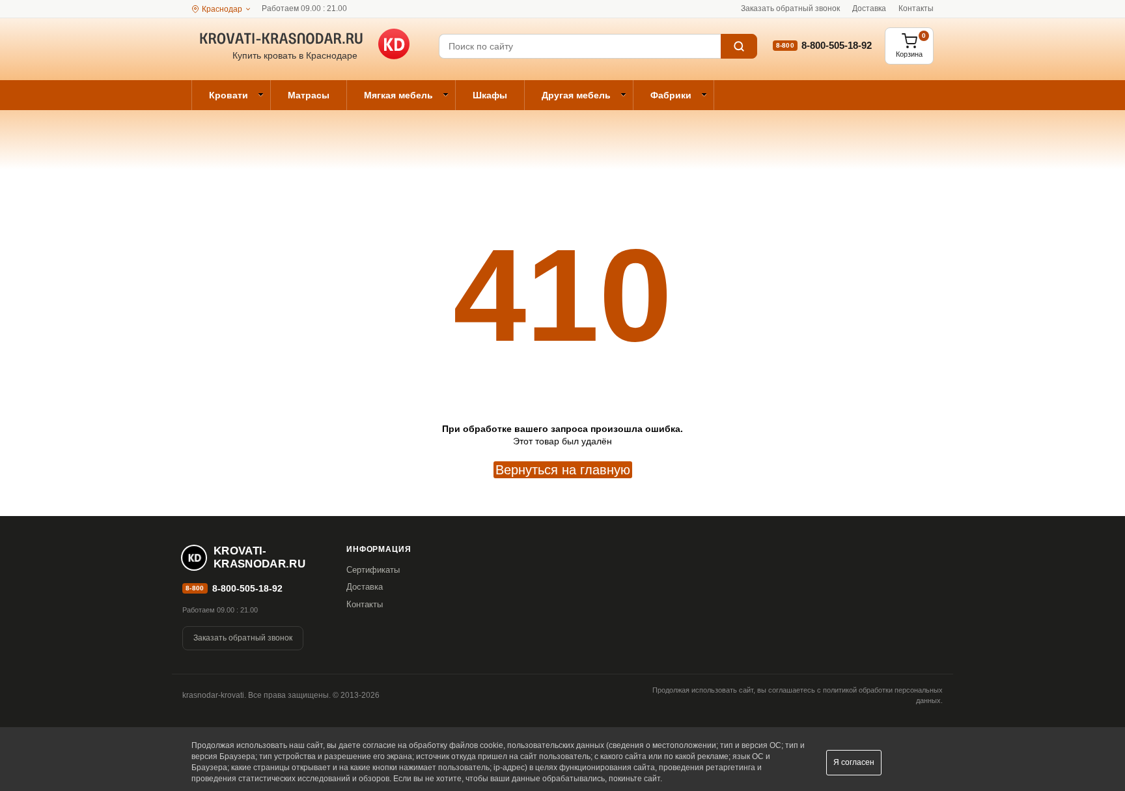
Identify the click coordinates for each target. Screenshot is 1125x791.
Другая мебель (576, 95)
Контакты (916, 8)
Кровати (228, 95)
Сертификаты (373, 570)
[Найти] (739, 46)
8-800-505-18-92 (836, 45)
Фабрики (670, 95)
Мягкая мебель (398, 95)
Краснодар (222, 9)
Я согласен (853, 762)
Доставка (869, 8)
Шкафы (490, 95)
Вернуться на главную (562, 470)
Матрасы (308, 95)
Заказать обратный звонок (790, 8)
